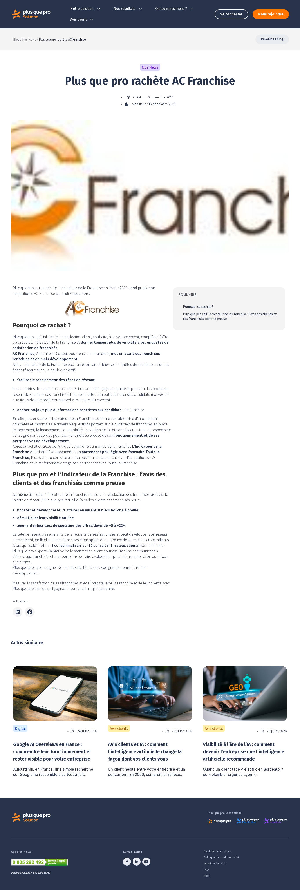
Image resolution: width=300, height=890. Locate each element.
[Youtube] (146, 862)
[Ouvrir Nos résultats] (140, 8)
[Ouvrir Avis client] (91, 19)
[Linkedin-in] (137, 862)
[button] (18, 612)
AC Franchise (44, 293)
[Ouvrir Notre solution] (98, 8)
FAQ (206, 870)
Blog (207, 876)
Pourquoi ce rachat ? (198, 306)
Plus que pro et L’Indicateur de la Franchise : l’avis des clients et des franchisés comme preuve (230, 316)
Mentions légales (215, 863)
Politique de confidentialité (221, 857)
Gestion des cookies (217, 851)
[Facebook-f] (127, 862)
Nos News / (30, 39)
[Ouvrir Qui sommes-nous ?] (192, 8)
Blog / (17, 39)
